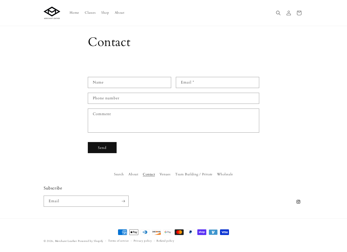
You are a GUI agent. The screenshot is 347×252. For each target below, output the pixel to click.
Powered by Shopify (91, 241)
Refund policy (165, 241)
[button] (278, 13)
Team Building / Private (193, 174)
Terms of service (118, 241)
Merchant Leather (66, 241)
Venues (165, 174)
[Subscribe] (123, 201)
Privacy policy (143, 241)
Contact (149, 174)
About (133, 174)
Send (102, 147)
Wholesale (225, 174)
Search (119, 174)
